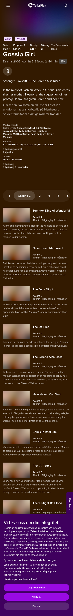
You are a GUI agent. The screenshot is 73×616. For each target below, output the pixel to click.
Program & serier (19, 47)
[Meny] (8, 5)
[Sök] (65, 5)
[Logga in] (7, 71)
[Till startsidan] (37, 5)
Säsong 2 (45, 47)
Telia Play (5, 47)
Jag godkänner (36, 587)
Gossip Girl (33, 47)
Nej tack (36, 597)
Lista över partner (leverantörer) (20, 579)
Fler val (36, 606)
